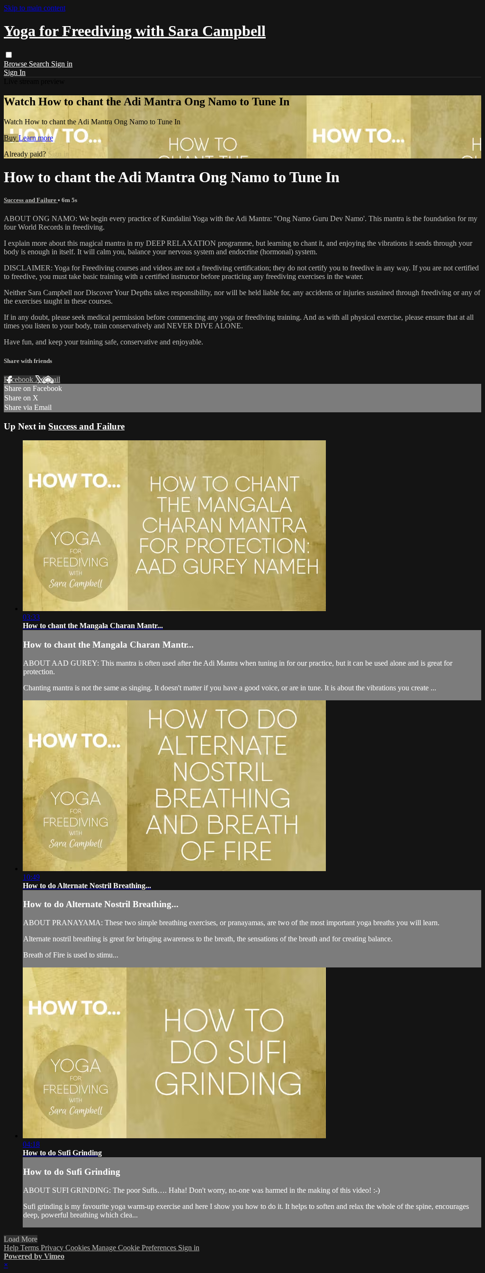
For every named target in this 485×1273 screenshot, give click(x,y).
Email (51, 379)
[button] (9, 55)
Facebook (19, 379)
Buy (11, 138)
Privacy (53, 1248)
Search (40, 64)
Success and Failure (31, 200)
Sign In (15, 72)
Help (12, 1248)
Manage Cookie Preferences (135, 1248)
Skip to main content (34, 8)
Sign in (61, 64)
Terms (30, 1248)
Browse (16, 64)
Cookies (78, 1248)
